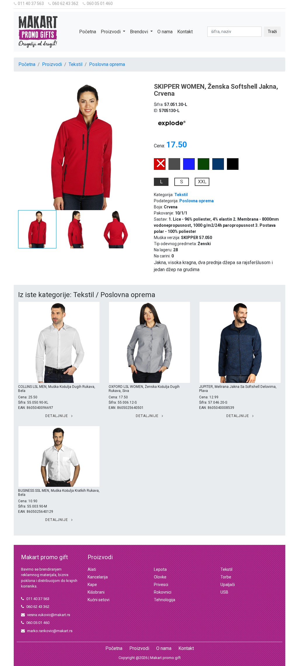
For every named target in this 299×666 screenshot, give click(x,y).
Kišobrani (96, 592)
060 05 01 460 (100, 3)
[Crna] (233, 168)
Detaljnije (57, 416)
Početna (87, 31)
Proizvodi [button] (111, 31)
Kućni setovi (98, 599)
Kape (92, 584)
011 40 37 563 (31, 3)
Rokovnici (162, 592)
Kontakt (185, 31)
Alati (92, 569)
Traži (272, 31)
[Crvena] (160, 168)
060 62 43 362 (65, 3)
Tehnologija (164, 599)
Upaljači (227, 584)
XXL (202, 181)
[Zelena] (203, 168)
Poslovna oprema (107, 64)
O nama (165, 31)
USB (224, 592)
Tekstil (75, 64)
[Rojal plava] (189, 168)
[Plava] (218, 168)
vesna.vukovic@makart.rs (48, 615)
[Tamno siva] (174, 168)
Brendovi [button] (139, 31)
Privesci (161, 584)
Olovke (160, 577)
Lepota (160, 569)
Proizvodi (52, 64)
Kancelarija (98, 577)
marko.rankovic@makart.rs (49, 631)
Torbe (225, 577)
